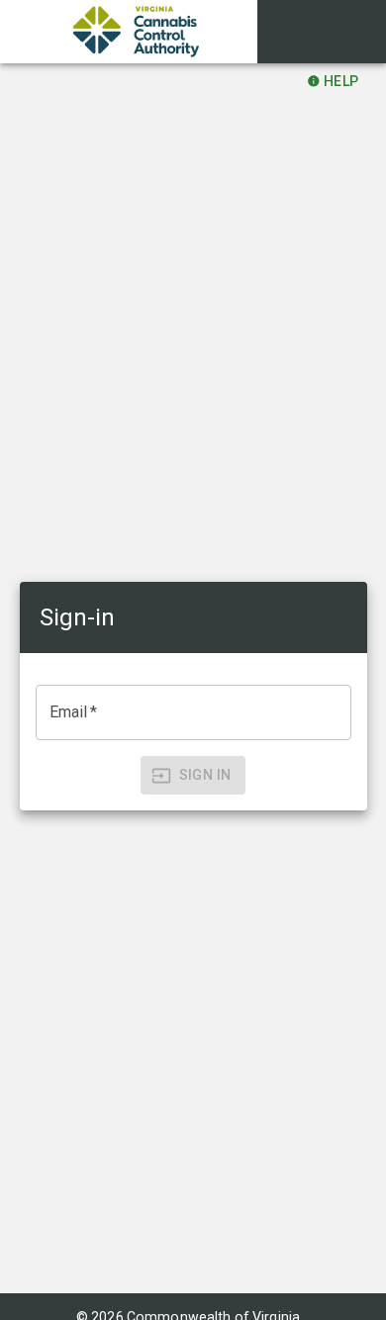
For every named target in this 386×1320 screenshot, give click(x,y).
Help (341, 81)
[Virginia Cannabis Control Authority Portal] (128, 31)
